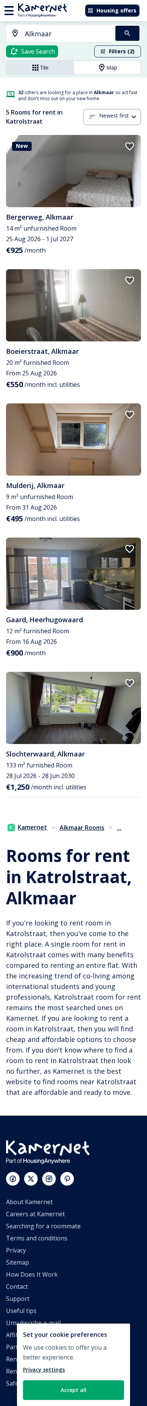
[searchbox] (67, 34)
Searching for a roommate (43, 1226)
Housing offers (116, 10)
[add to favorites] (129, 146)
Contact (17, 1286)
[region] (73, 1365)
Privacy (16, 1250)
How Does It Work (32, 1274)
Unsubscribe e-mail (33, 1323)
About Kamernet (29, 1202)
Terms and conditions (36, 1238)
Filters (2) (122, 51)
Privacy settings (44, 1369)
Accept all (73, 1390)
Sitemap (17, 1262)
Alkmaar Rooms (82, 827)
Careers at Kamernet (35, 1214)
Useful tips (21, 1311)
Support (17, 1298)
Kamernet (32, 827)
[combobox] (56, 34)
